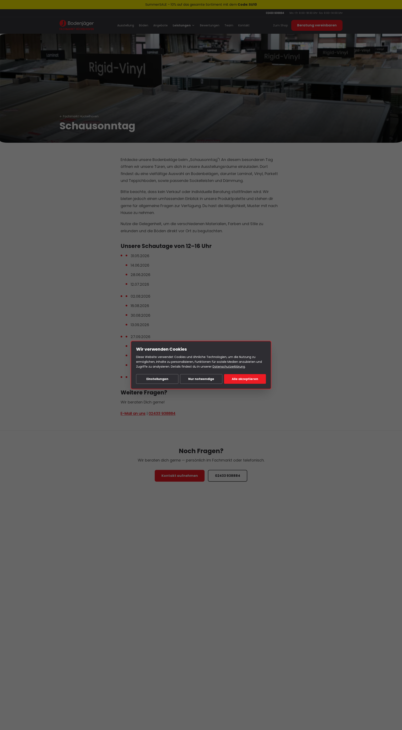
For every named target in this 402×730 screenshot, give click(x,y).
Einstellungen (157, 379)
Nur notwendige (201, 379)
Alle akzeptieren (245, 379)
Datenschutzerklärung (229, 366)
